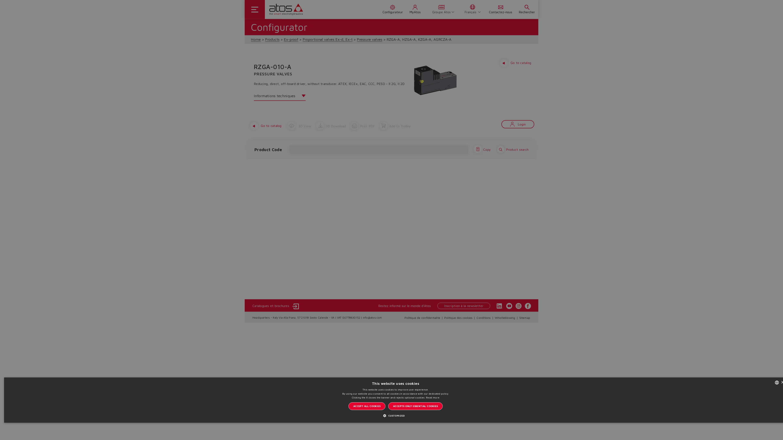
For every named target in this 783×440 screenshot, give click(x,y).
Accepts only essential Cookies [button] (415, 406)
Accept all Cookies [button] (366, 406)
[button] (395, 415)
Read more (432, 397)
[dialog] (391, 220)
